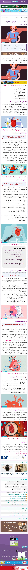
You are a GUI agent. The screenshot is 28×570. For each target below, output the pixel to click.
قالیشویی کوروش (23, 486)
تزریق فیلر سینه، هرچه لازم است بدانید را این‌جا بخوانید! (13, 264)
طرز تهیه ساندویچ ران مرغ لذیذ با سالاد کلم (18, 513)
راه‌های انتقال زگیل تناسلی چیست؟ (15, 257)
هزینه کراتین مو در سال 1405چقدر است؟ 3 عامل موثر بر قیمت (7, 474)
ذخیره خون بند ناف (10, 481)
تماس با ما (3, 555)
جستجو (12, 555)
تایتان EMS (24, 489)
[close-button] (17, 551)
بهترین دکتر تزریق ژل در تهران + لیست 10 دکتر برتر (21, 474)
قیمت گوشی (24, 484)
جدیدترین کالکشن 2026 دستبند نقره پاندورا (12, 484)
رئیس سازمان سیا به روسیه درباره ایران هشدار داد (17, 511)
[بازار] (14, 544)
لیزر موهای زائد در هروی (16, 489)
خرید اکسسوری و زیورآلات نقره (21, 481)
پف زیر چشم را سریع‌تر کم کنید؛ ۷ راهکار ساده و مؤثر (18, 504)
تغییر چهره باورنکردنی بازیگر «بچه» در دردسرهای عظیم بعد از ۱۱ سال (15, 500)
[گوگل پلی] (14, 542)
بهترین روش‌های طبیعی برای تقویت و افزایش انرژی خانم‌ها (16, 502)
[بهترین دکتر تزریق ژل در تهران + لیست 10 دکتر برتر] (21, 468)
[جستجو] (4, 2)
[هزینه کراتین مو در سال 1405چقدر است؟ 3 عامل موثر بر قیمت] (7, 468)
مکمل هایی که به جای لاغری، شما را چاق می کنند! (18, 496)
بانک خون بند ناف (8, 486)
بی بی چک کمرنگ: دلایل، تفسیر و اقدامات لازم (13, 250)
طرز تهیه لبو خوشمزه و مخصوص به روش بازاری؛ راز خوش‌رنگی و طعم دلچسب (13, 253)
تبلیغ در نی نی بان (12, 556)
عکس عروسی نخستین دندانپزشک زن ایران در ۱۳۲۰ (18, 498)
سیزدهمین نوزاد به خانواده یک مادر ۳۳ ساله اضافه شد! (17, 494)
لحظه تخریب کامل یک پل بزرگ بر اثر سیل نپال (18, 515)
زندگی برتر (6, 556)
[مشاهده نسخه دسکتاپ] (2, 2)
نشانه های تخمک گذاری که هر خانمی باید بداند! (14, 260)
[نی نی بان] (15, 1)
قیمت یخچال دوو (16, 486)
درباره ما (8, 555)
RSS (2, 556)
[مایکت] (14, 539)
